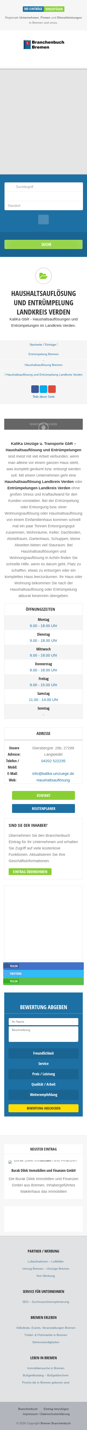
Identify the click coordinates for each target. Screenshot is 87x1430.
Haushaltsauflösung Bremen (44, 365)
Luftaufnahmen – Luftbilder (46, 1261)
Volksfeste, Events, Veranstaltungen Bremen (45, 1327)
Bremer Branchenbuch (56, 1423)
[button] (11, 966)
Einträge (50, 344)
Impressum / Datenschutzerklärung (46, 1414)
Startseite (36, 344)
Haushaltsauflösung (53, 780)
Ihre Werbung (46, 1275)
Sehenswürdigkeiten (45, 1342)
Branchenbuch (28, 1409)
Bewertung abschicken (43, 1108)
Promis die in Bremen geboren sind (45, 1382)
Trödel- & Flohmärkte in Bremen (45, 1335)
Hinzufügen (54, 9)
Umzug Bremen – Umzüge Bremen (45, 1268)
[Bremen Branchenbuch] (43, 44)
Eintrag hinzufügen (56, 1409)
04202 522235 (53, 761)
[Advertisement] (43, 1256)
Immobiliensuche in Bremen (45, 1368)
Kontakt (43, 795)
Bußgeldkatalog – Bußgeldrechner (46, 1375)
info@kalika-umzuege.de (53, 774)
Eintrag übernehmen (30, 871)
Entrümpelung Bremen (44, 354)
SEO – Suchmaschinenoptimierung (45, 1301)
